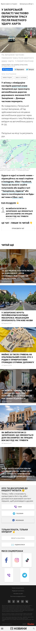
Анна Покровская (11, 74)
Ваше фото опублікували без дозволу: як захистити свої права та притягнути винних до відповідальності (18, 472)
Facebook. (27, 181)
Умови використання (18, 588)
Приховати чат (18, 228)
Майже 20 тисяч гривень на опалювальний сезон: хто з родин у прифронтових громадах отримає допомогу (18, 358)
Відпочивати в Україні (9, 4)
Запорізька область (27, 4)
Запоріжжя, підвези (13, 190)
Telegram (19, 513)
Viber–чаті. (17, 197)
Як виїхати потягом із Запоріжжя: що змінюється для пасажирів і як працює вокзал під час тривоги (17, 436)
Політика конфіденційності (18, 596)
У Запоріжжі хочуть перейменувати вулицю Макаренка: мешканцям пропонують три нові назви (17, 316)
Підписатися (20, 545)
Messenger (20, 520)
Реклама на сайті (18, 593)
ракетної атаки (19, 85)
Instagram (8, 181)
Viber (17, 181)
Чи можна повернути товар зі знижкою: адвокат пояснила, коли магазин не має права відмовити (17, 394)
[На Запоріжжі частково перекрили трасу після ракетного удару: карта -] (18, 153)
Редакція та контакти (18, 590)
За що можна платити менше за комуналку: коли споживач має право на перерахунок (18, 274)
